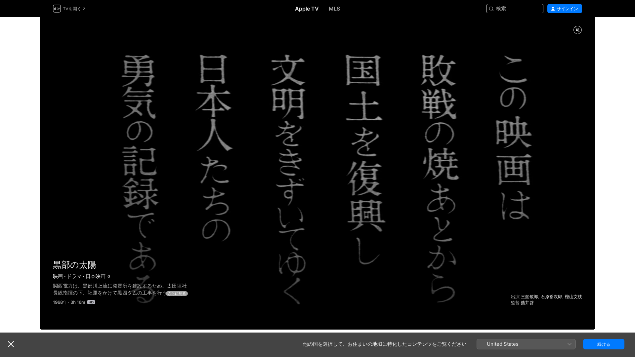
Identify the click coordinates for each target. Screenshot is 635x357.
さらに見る (177, 293)
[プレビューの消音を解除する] (577, 30)
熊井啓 (527, 302)
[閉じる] (11, 344)
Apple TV (307, 8)
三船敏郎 (529, 296)
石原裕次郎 (551, 296)
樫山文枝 (573, 296)
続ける (603, 344)
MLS (334, 8)
